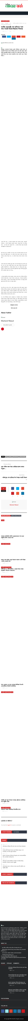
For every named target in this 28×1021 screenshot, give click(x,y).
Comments (16, 963)
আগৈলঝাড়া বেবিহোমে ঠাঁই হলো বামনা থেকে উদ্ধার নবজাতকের (12, 15)
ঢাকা (2, 21)
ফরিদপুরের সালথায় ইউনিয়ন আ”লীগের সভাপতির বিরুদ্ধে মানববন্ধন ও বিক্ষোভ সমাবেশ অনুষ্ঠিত (17, 990)
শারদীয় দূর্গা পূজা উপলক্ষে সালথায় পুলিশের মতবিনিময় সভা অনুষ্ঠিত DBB (13, 800)
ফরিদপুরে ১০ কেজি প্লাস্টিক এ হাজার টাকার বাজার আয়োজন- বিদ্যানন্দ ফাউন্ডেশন (12, 569)
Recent (3, 963)
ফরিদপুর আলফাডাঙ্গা (22, 456)
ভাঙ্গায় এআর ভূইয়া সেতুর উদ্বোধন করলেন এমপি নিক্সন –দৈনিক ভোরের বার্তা (13, 560)
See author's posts (7, 325)
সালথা (12, 576)
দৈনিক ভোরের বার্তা (15, 456)
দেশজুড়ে (5, 21)
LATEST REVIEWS (6, 832)
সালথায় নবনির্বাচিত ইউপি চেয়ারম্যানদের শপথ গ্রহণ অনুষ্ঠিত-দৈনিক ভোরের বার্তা (12, 536)
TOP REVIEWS (16, 832)
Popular (9, 963)
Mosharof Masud (7, 321)
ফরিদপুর (8, 21)
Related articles (6, 515)
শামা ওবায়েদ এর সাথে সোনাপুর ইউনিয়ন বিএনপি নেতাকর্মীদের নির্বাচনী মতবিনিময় (12, 685)
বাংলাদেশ (9, 807)
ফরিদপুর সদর (9, 567)
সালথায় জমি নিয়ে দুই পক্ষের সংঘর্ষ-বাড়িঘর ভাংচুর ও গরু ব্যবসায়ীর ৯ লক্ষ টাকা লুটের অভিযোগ (17, 975)
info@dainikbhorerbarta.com (8, 954)
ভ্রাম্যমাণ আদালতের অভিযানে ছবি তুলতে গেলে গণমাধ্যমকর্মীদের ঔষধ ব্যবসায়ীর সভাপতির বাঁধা (17, 983)
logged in (9, 825)
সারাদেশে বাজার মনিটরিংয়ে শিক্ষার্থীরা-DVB (10, 809)
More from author (16, 515)
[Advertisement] (14, 72)
